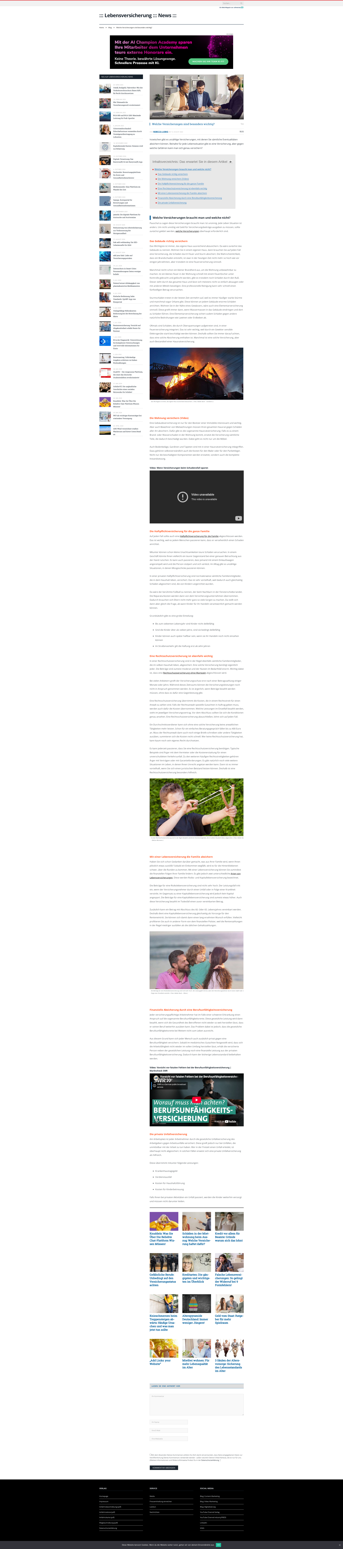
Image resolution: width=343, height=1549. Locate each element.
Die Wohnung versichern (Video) (173, 179)
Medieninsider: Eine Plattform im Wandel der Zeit (126, 188)
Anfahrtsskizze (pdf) (107, 1512)
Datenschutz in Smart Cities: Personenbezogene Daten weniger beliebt (127, 271)
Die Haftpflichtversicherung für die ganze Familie (181, 184)
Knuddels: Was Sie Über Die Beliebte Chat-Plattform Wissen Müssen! (162, 1239)
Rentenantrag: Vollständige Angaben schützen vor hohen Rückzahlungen (125, 360)
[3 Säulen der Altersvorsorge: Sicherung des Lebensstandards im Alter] (229, 1348)
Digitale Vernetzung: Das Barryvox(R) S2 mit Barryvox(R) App (127, 160)
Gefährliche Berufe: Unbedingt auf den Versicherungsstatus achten (163, 1280)
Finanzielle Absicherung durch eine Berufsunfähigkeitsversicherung (190, 198)
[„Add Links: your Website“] (164, 1348)
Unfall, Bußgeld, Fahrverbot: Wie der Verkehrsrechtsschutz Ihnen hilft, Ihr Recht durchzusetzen (128, 90)
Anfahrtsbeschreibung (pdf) (110, 1507)
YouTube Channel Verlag (209, 1512)
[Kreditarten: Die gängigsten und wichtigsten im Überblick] (196, 1262)
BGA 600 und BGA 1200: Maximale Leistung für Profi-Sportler (127, 116)
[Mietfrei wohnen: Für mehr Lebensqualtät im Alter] (196, 1348)
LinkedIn (203, 1523)
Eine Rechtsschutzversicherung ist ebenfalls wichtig (182, 188)
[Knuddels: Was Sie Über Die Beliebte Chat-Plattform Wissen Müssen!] (164, 1221)
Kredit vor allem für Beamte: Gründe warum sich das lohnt (229, 1237)
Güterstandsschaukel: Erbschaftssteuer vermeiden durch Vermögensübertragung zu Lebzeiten (127, 132)
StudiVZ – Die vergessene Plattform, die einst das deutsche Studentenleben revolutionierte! (128, 375)
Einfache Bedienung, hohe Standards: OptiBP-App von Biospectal (124, 299)
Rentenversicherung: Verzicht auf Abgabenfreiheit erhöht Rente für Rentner (127, 328)
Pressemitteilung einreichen (161, 1501)
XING (202, 1528)
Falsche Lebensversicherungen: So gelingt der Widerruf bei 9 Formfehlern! (229, 1280)
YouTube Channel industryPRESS (213, 1517)
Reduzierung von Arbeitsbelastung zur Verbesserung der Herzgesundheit (127, 230)
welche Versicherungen (187, 231)
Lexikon (153, 1507)
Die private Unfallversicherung (172, 203)
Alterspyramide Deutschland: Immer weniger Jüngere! (195, 1319)
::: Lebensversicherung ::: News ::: (137, 15)
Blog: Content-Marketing (210, 1496)
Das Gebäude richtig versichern (173, 174)
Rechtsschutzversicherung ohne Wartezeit (184, 672)
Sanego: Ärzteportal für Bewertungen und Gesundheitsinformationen (124, 203)
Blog (242, 131)
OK (218, 1545)
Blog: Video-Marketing (209, 1501)
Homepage (103, 1496)
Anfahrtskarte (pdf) (106, 1517)
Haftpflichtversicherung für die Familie (199, 536)
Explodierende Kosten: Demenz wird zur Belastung (128, 147)
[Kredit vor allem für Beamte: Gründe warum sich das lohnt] (229, 1221)
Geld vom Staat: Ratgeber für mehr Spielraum (229, 1319)
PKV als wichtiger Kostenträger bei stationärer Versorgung (127, 417)
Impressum (103, 1501)
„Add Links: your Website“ (160, 1362)
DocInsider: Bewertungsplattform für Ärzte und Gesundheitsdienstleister (127, 175)
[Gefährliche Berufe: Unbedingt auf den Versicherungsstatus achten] (164, 1262)
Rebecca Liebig (160, 131)
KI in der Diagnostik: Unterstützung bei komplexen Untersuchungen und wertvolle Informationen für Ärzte (127, 344)
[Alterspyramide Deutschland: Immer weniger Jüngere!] (196, 1303)
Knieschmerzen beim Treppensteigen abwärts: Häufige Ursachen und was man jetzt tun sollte (163, 1322)
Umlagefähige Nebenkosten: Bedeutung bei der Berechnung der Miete (127, 314)
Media (152, 1496)
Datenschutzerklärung (210, 1460)
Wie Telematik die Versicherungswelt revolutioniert (126, 103)
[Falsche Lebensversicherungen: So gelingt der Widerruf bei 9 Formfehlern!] (229, 1262)
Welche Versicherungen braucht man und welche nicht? (182, 169)
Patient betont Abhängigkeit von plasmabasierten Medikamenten (126, 284)
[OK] (339, 1545)
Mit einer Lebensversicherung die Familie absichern (182, 193)
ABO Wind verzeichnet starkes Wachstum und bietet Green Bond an (127, 431)
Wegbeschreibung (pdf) (108, 1523)
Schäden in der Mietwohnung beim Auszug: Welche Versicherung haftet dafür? (196, 1239)
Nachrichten (154, 1512)
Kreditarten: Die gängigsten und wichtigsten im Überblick (196, 1278)
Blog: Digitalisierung (208, 1507)
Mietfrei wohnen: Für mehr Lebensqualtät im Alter (195, 1364)
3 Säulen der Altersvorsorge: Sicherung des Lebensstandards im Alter (228, 1366)
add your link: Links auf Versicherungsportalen (123, 256)
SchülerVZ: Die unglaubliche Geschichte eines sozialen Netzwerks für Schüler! (124, 389)
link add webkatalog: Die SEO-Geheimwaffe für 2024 (125, 243)
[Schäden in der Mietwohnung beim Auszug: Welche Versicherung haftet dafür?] (196, 1221)
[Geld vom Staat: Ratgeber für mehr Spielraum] (229, 1303)
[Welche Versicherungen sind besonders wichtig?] (197, 97)
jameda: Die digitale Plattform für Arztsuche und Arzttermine (126, 216)
